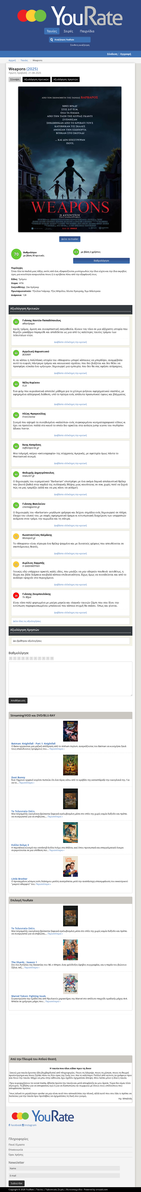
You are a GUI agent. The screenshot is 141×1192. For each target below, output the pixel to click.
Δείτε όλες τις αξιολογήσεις (27, 621)
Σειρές (68, 31)
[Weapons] (69, 159)
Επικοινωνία (16, 1149)
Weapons (23, 68)
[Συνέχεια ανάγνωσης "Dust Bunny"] (70, 765)
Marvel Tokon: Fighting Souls (28, 996)
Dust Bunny (18, 777)
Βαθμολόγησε (101, 260)
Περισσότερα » (56, 748)
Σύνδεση (112, 54)
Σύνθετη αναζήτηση (79, 45)
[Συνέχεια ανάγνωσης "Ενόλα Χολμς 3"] (70, 832)
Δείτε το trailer (69, 239)
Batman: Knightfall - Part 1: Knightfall (33, 743)
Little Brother (19, 878)
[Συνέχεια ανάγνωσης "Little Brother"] (70, 866)
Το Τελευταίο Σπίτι (23, 811)
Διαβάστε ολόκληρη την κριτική (70, 342)
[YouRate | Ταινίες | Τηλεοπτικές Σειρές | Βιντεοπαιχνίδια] (70, 14)
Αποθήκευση (18, 700)
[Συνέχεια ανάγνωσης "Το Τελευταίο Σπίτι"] (70, 799)
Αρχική (12, 60)
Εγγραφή (125, 54)
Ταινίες (52, 31)
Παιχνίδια (87, 31)
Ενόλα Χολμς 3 (20, 845)
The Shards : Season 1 (24, 962)
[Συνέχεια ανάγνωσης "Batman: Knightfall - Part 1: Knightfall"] (70, 731)
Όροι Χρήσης (16, 1154)
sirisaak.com (102, 1189)
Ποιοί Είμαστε (17, 1144)
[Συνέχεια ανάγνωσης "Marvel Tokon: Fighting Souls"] (70, 983)
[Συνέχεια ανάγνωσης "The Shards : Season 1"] (70, 949)
